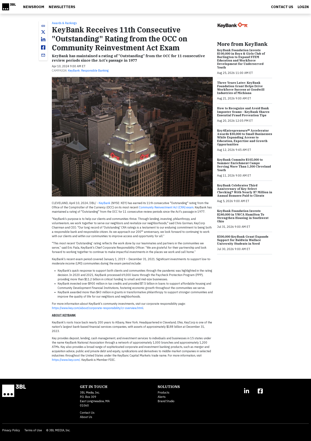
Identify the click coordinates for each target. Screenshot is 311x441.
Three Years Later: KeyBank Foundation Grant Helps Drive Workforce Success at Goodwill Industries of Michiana (240, 88)
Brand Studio (166, 401)
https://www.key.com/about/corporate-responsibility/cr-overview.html (97, 308)
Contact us (282, 6)
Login (303, 6)
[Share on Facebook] (43, 47)
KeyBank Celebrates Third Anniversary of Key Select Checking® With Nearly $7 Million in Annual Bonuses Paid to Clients (244, 191)
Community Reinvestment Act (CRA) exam (166, 207)
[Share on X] (43, 32)
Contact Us (87, 412)
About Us (86, 417)
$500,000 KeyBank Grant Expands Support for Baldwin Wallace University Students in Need (242, 240)
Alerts (162, 397)
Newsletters (62, 6)
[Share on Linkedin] (43, 39)
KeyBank (104, 203)
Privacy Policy (11, 430)
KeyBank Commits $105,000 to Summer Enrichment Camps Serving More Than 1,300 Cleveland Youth (244, 165)
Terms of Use (33, 430)
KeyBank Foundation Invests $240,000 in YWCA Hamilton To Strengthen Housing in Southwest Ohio (243, 216)
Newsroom (33, 6)
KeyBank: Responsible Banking (88, 70)
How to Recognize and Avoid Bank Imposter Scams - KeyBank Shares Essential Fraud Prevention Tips (243, 111)
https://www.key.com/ (66, 360)
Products (163, 392)
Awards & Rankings (64, 23)
